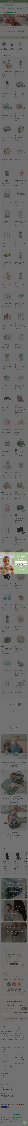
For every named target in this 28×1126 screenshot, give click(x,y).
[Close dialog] (27, 553)
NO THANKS (21, 566)
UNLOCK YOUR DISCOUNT (21, 564)
